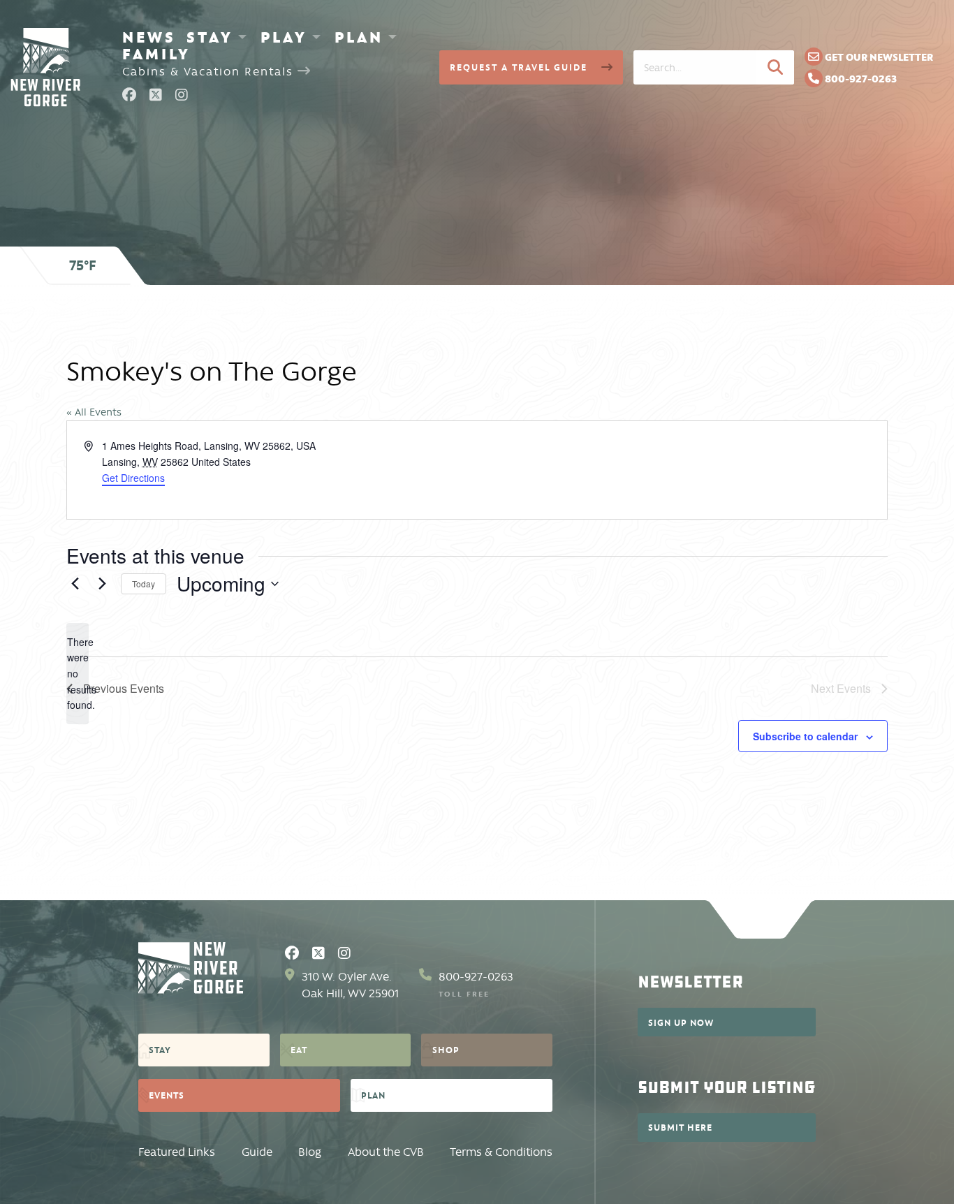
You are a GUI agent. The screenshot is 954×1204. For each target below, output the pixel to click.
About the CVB (386, 1152)
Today (143, 583)
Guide (257, 1152)
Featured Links (176, 1152)
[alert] (77, 673)
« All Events (94, 412)
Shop (446, 1049)
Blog (309, 1152)
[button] (775, 67)
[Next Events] (102, 583)
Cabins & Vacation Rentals (210, 71)
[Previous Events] (74, 583)
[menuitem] (149, 37)
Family (156, 53)
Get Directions (133, 478)
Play (283, 37)
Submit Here (680, 1127)
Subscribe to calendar (805, 736)
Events (166, 1095)
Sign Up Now (681, 1022)
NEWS (149, 37)
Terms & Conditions (501, 1152)
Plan (359, 37)
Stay (209, 37)
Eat (299, 1049)
